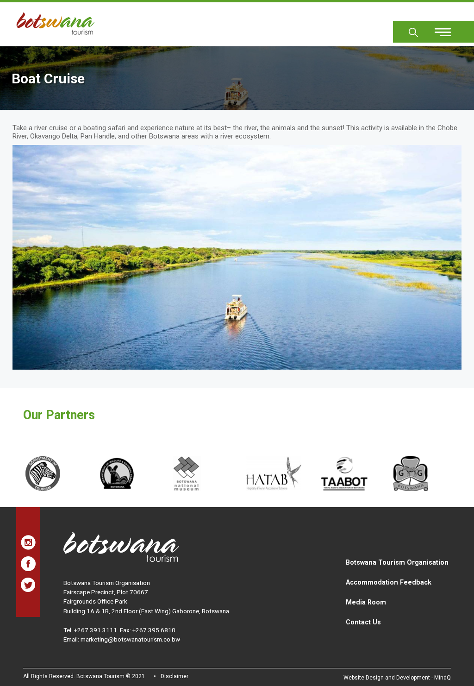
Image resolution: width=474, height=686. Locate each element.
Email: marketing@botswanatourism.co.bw (121, 639)
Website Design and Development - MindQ (397, 677)
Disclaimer (174, 676)
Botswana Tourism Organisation (397, 562)
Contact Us (363, 622)
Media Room (366, 602)
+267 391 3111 (95, 630)
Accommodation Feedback (388, 582)
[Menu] (437, 29)
